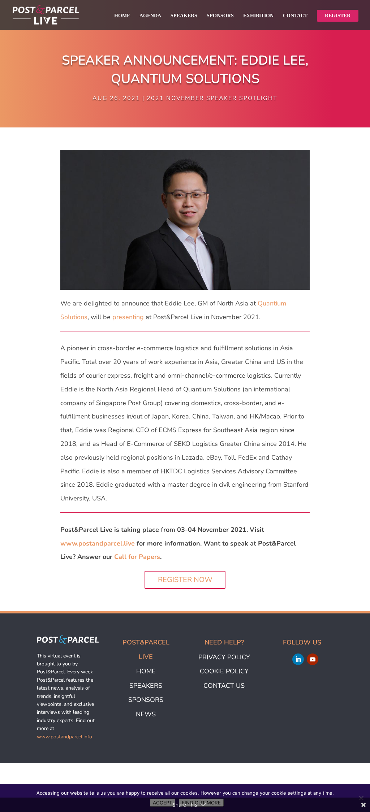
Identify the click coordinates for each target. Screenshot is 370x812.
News (146, 714)
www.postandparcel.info (64, 736)
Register (337, 15)
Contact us (224, 685)
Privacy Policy (224, 657)
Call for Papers (137, 556)
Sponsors (220, 15)
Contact (295, 15)
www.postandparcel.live (97, 543)
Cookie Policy (224, 671)
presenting (128, 317)
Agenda (150, 15)
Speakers (184, 15)
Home (122, 15)
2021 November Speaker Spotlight (212, 98)
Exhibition (258, 15)
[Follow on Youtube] (312, 659)
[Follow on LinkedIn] (298, 659)
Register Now (185, 580)
